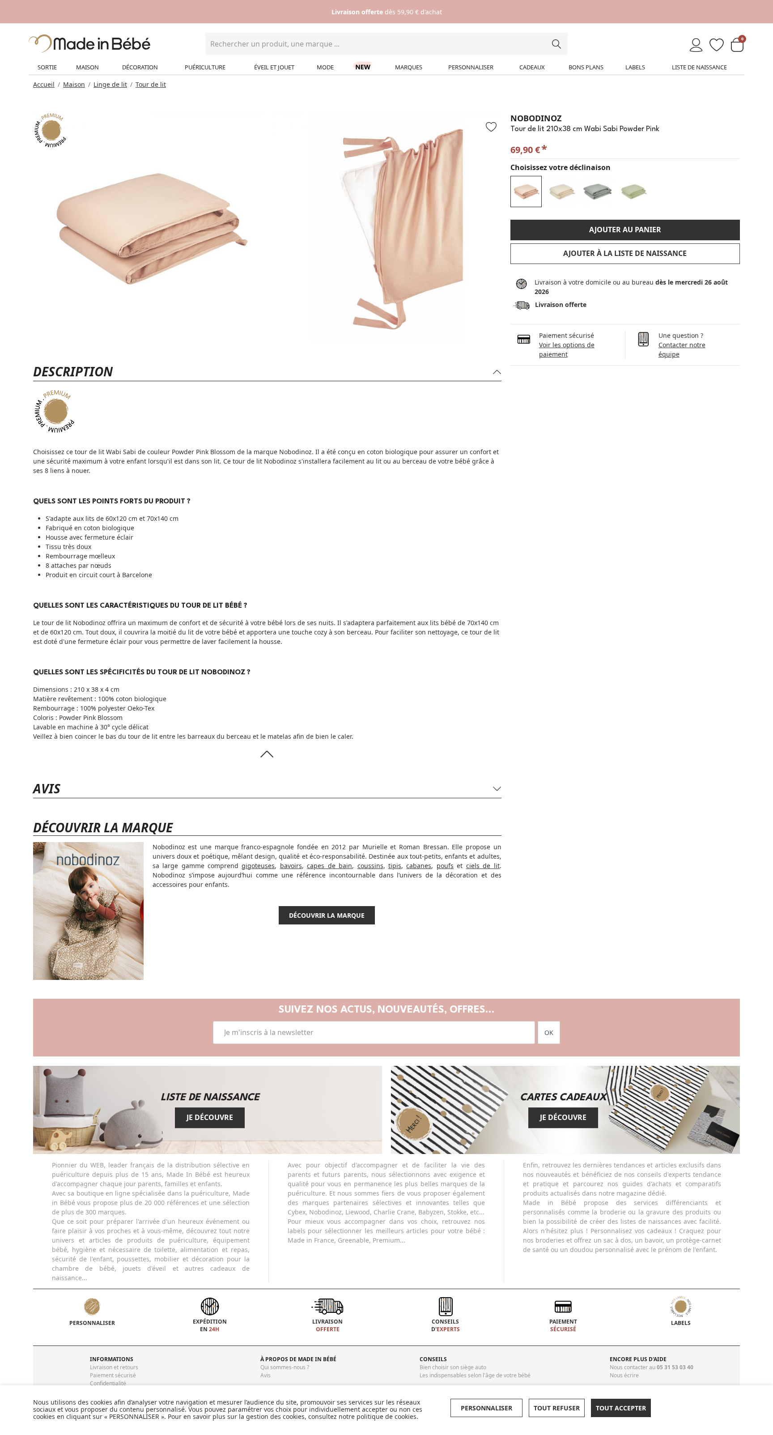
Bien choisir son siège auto (453, 1367)
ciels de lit (483, 865)
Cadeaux (532, 67)
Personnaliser (470, 67)
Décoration (140, 67)
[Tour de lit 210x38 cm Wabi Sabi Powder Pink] (526, 191)
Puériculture (205, 67)
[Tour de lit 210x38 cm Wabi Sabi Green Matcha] (633, 191)
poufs (445, 865)
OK (548, 1032)
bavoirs (291, 865)
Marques (408, 67)
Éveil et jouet (274, 67)
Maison (87, 67)
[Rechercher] (556, 44)
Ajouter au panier (625, 229)
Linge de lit (110, 84)
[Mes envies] (716, 45)
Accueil (44, 84)
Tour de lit (151, 84)
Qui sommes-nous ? (284, 1367)
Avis (265, 1375)
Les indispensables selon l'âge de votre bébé (475, 1375)
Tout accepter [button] (621, 1408)
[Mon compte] (696, 45)
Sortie (47, 67)
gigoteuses (258, 865)
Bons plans (586, 67)
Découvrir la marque (327, 915)
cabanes (418, 865)
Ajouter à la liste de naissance (625, 253)
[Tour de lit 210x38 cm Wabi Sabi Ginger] (562, 191)
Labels (635, 67)
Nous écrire (624, 1375)
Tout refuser (557, 1408)
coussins (370, 865)
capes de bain (329, 865)
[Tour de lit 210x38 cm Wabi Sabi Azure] (597, 191)
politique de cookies (386, 1416)
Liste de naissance (699, 67)
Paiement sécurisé (113, 1375)
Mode (325, 67)
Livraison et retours (114, 1367)
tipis (394, 865)
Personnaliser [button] (486, 1408)
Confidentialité (108, 1383)
